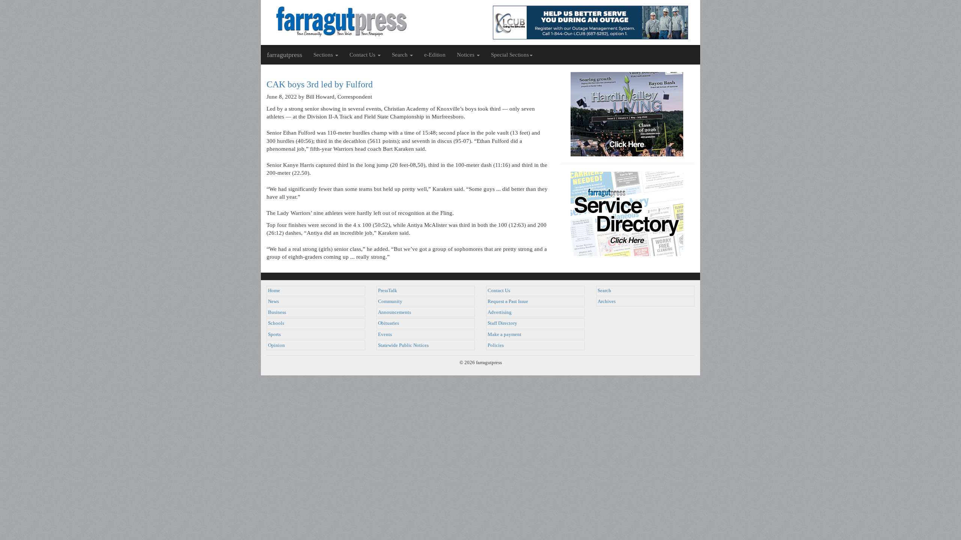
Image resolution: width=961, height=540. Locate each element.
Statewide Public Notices (403, 345)
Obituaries (388, 323)
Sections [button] (323, 55)
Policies (496, 345)
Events (385, 334)
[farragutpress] (371, 21)
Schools (276, 323)
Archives (607, 301)
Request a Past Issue (508, 301)
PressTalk (387, 290)
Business (277, 312)
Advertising (500, 312)
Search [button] (400, 55)
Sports (274, 334)
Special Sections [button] (510, 55)
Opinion (276, 345)
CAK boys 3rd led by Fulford (320, 84)
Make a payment (504, 334)
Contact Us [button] (363, 55)
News (273, 301)
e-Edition (435, 55)
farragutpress (284, 54)
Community (390, 301)
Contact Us (499, 290)
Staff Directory (502, 323)
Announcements (394, 312)
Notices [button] (466, 55)
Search (604, 290)
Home (274, 290)
